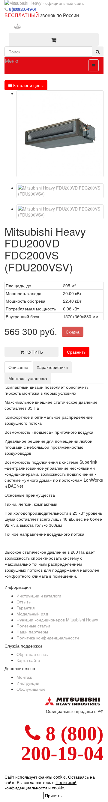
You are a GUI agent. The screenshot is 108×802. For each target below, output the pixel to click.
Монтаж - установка (27, 378)
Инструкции (27, 683)
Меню (11, 60)
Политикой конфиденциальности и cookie (40, 785)
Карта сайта (28, 660)
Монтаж (24, 677)
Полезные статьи (33, 626)
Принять (53, 795)
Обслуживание (31, 689)
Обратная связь (32, 654)
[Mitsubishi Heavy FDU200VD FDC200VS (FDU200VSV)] (60, 133)
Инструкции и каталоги (38, 596)
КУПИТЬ (33, 352)
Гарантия (25, 608)
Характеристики (52, 367)
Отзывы (24, 602)
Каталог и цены (28, 85)
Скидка (73, 332)
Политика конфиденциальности (47, 638)
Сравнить (76, 352)
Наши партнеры (32, 632)
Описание (18, 367)
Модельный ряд (32, 614)
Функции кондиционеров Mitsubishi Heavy (57, 620)
